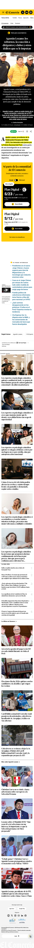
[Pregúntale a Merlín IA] (30, 936)
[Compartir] (31, 131)
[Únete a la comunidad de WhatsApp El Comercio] (13, 131)
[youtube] (19, 915)
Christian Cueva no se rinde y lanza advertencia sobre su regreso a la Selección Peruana (15, 791)
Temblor (14, 18)
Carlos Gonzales (18, 122)
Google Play (22, 908)
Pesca (20, 18)
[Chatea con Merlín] (22, 12)
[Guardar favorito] (27, 131)
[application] (6, 290)
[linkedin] (22, 915)
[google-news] (25, 915)
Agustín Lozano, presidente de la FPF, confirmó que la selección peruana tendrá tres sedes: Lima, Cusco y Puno (16, 893)
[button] (7, 290)
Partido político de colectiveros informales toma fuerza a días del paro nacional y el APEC (21, 296)
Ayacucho (26, 18)
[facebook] (8, 915)
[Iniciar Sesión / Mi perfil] (30, 12)
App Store (11, 908)
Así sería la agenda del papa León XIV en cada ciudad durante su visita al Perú (16, 651)
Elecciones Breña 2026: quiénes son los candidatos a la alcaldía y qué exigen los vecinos (17, 683)
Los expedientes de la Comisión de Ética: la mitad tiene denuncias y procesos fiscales (14, 595)
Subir (15, 936)
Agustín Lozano (17, 334)
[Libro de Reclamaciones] (22, 920)
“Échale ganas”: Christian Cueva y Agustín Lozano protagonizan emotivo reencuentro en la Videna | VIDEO (16, 861)
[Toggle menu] (3, 12)
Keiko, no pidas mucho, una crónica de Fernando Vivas (13, 569)
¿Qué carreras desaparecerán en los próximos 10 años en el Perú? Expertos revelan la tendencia (22, 307)
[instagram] (15, 915)
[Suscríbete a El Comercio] (26, 12)
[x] (12, 915)
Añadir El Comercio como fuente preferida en (16, 27)
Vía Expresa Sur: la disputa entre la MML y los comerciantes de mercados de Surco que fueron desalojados (21, 319)
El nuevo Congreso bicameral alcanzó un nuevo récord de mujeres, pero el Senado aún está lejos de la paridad (15, 613)
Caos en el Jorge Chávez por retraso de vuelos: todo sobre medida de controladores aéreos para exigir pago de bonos (22, 284)
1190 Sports (29, 334)
